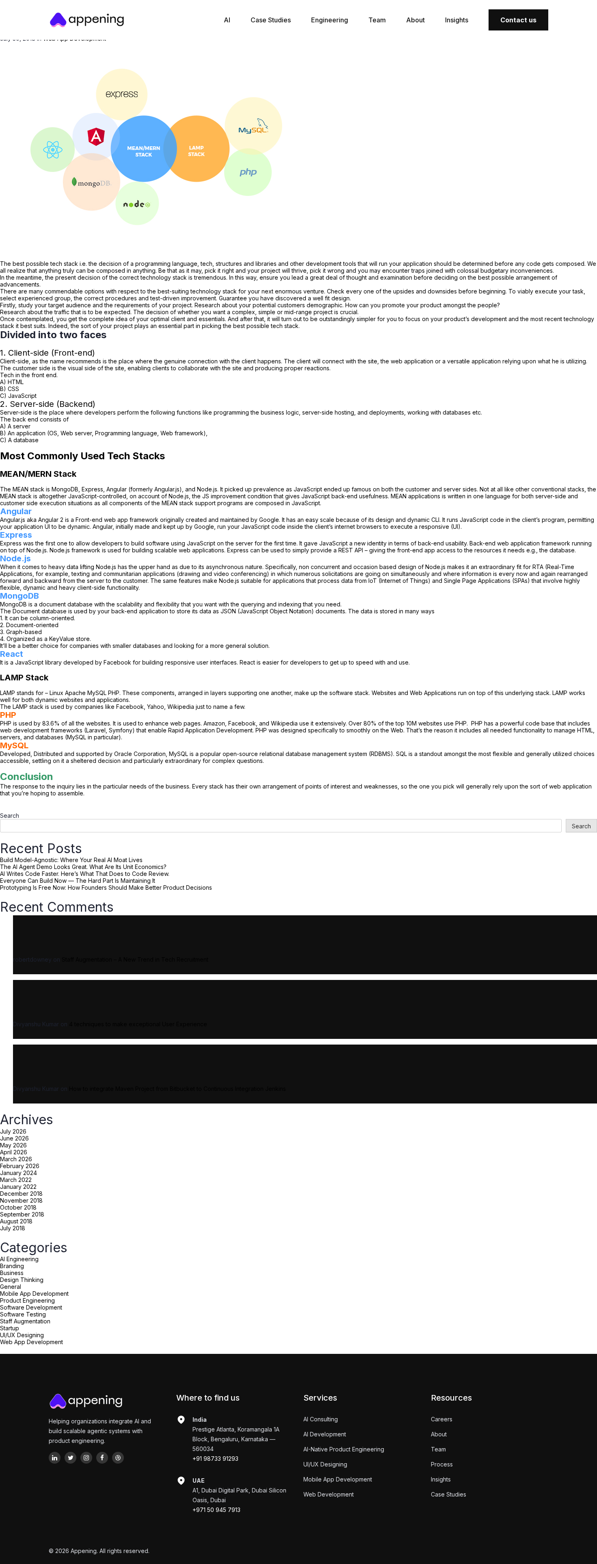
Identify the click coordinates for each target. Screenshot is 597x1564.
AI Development (324, 1434)
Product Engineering (27, 1300)
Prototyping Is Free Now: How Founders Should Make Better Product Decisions (106, 887)
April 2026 (13, 1152)
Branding (12, 1265)
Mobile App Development (34, 1293)
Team (377, 20)
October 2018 (18, 1207)
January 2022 (18, 1186)
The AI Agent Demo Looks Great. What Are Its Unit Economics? (83, 866)
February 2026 (19, 1165)
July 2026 (13, 1131)
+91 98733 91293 (215, 1458)
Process (442, 1464)
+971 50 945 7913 (216, 1509)
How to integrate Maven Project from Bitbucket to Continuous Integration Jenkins (177, 1088)
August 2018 (16, 1221)
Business (12, 1272)
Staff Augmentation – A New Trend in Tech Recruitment (135, 959)
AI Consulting (320, 1419)
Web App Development (31, 1341)
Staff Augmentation (25, 1321)
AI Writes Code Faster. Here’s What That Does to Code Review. (84, 873)
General (10, 1286)
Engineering (329, 20)
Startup (9, 1328)
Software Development (31, 1307)
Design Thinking (21, 1279)
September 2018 (22, 1214)
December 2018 (21, 1193)
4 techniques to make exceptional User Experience (138, 1024)
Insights (456, 20)
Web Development (328, 1494)
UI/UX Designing (22, 1335)
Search (9, 815)
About (415, 20)
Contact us (518, 20)
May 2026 (13, 1145)
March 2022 (16, 1179)
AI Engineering (19, 1259)
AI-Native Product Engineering (343, 1449)
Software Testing (23, 1314)
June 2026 (14, 1138)
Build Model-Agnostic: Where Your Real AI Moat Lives (71, 859)
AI (227, 20)
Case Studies (271, 20)
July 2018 (12, 1228)
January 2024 (18, 1172)
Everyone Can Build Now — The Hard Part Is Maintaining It (77, 880)
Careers (441, 1419)
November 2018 (21, 1200)
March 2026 (16, 1159)
